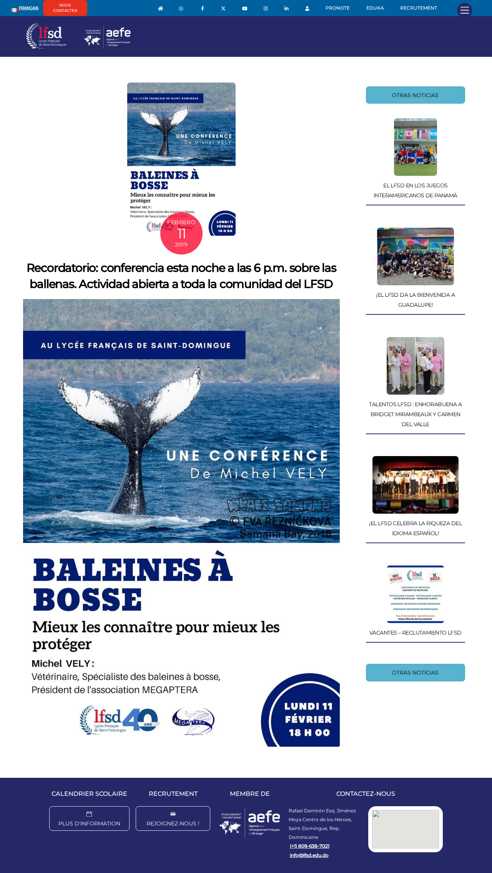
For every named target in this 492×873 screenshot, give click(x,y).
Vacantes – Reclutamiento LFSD (415, 632)
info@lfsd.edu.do (309, 855)
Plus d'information (89, 823)
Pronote (338, 8)
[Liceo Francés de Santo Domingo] (78, 46)
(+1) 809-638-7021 (309, 846)
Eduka (375, 8)
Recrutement (418, 8)
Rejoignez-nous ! (172, 823)
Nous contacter (65, 8)
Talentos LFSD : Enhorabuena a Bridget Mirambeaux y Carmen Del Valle (415, 414)
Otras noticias (415, 95)
